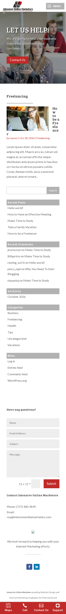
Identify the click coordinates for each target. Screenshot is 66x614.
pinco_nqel (14, 269)
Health (12, 325)
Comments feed (17, 374)
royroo (13, 138)
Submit (51, 484)
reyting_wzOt (16, 262)
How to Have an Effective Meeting (29, 214)
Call (24, 610)
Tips (10, 332)
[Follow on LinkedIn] (37, 567)
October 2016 (17, 296)
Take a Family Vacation (22, 227)
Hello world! (15, 208)
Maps (8, 610)
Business (13, 313)
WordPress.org (17, 380)
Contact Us (17, 60)
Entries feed (15, 367)
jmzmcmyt (14, 250)
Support (58, 610)
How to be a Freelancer (22, 233)
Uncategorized (17, 338)
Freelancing (43, 138)
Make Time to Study (20, 220)
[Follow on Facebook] (29, 567)
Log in (11, 361)
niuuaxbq (13, 280)
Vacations (14, 345)
